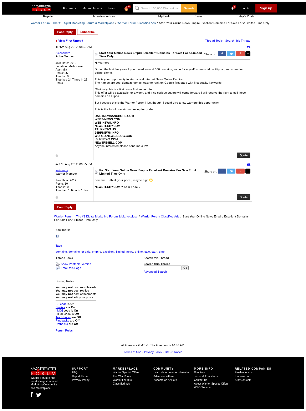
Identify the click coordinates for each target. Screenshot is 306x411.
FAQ (74, 372)
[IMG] (59, 310)
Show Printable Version (76, 264)
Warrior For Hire (122, 379)
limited (120, 251)
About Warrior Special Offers (211, 383)
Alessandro (63, 53)
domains (61, 251)
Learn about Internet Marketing (171, 372)
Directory (199, 372)
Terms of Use (132, 352)
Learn (113, 8)
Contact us (200, 379)
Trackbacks (63, 317)
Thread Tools (214, 40)
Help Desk (163, 16)
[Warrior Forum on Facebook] (32, 394)
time (162, 251)
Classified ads (121, 383)
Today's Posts (245, 16)
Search (189, 8)
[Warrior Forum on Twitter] (38, 395)
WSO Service (202, 387)
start (154, 251)
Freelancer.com (244, 372)
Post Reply (65, 32)
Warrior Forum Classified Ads (136, 23)
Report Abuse (80, 376)
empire (96, 251)
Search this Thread (237, 40)
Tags (59, 245)
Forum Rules (64, 330)
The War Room (122, 376)
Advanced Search (155, 271)
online (139, 251)
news (129, 251)
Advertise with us (104, 16)
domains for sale (79, 251)
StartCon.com (243, 379)
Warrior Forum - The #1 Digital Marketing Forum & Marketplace (72, 23)
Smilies (60, 307)
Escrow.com (242, 376)
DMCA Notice (173, 352)
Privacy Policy (153, 352)
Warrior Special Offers (126, 372)
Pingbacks (62, 320)
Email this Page (71, 267)
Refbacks (62, 323)
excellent (108, 251)
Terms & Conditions (206, 376)
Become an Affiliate (165, 379)
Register (48, 16)
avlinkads (62, 170)
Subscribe (87, 32)
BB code (61, 303)
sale (147, 251)
